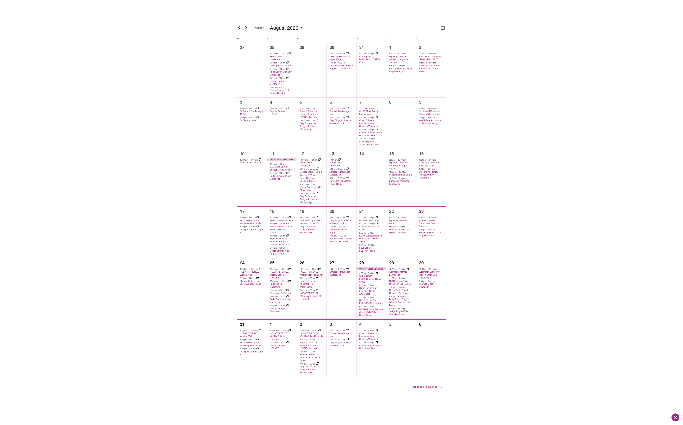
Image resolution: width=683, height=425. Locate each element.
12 (302, 153)
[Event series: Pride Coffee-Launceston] (319, 159)
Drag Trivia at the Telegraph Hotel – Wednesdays (308, 126)
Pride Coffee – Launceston (307, 164)
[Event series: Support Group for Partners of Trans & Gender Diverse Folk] (287, 235)
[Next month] (246, 28)
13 (332, 153)
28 (272, 47)
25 (272, 263)
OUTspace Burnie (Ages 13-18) (251, 113)
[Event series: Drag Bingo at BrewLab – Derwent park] (347, 117)
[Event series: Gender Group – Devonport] (287, 77)
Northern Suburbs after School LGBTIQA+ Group (281, 229)
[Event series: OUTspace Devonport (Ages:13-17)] (347, 53)
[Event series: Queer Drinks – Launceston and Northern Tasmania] (377, 117)
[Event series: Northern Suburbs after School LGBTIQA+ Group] (287, 223)
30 (332, 47)
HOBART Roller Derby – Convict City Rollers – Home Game (371, 312)
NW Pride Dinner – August (339, 231)
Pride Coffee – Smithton (281, 220)
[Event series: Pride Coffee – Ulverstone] (289, 53)
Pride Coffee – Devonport (336, 164)
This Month (259, 27)
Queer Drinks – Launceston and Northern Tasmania (368, 123)
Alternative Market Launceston (398, 273)
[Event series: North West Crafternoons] (287, 62)
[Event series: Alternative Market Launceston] (408, 268)
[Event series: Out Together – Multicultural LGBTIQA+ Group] (377, 53)
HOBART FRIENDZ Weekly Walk (249, 273)
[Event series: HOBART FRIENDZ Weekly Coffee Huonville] (319, 268)
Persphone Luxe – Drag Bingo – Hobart (430, 234)
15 (391, 153)
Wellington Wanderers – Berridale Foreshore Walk (430, 68)
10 (242, 153)
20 (332, 211)
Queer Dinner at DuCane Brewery (308, 179)
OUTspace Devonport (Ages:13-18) (340, 58)
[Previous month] (239, 28)
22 (391, 211)
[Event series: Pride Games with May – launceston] (287, 68)
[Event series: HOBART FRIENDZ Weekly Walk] (260, 268)
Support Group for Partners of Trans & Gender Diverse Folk (280, 241)
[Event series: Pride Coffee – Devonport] (339, 159)
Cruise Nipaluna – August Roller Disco (368, 143)
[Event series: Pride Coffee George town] (347, 108)
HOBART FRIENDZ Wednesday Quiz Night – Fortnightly (311, 295)
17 (242, 211)
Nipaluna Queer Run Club (399, 222)
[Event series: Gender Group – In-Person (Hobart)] (287, 108)
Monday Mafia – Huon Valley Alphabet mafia (250, 222)
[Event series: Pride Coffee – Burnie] (260, 159)
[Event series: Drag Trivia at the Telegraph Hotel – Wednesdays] (317, 120)
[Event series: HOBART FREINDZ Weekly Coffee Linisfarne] (289, 268)
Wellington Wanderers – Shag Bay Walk (430, 164)
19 (302, 211)
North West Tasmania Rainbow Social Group (430, 113)
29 (391, 263)
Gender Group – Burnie (311, 171)
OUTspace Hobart (248, 120)
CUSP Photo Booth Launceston (368, 113)
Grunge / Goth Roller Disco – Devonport (399, 231)
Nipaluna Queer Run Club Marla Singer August (399, 165)
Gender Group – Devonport (277, 82)
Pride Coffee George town (340, 113)
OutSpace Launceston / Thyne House (341, 182)
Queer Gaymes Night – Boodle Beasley (281, 91)
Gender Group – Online (311, 220)
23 (421, 211)
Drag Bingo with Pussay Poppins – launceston (341, 67)
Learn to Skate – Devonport (427, 285)
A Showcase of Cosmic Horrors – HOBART (341, 240)
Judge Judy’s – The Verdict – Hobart (398, 313)
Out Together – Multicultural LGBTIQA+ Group (370, 59)
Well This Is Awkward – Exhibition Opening (430, 122)
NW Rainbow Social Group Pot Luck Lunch (400, 282)
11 (272, 153)
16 (421, 153)
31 (361, 47)
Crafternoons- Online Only (369, 228)
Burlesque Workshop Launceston (399, 182)
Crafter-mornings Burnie (400, 174)
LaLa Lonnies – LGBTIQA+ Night (367, 249)
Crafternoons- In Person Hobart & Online (370, 134)
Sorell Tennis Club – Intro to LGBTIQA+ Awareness (369, 290)
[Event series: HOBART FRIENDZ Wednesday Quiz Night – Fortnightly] (317, 290)
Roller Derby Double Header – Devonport (399, 291)
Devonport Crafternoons (281, 65)
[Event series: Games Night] (347, 178)
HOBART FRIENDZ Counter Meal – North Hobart (310, 357)
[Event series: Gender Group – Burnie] (317, 168)
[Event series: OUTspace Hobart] (257, 117)
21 (361, 211)
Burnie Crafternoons (369, 220)
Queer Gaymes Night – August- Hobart (281, 252)
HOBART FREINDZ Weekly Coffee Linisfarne (279, 274)
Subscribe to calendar (425, 387)
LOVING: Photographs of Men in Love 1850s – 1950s (371, 238)
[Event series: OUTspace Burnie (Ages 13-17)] (257, 108)
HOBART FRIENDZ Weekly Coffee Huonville (312, 273)
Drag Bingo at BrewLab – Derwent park (341, 122)
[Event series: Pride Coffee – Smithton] (289, 217)
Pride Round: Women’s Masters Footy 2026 (430, 58)
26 (302, 263)
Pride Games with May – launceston (281, 73)
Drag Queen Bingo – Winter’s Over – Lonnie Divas (400, 302)
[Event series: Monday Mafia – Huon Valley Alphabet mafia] (257, 217)
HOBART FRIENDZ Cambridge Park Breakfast (428, 223)
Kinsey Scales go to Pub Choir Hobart (311, 188)
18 (272, 211)
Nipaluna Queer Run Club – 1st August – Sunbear (399, 59)
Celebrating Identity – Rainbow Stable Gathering (429, 174)
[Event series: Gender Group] (317, 217)
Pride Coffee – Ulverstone (277, 58)
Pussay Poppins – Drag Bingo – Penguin (400, 70)
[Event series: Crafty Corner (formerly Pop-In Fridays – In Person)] (377, 129)
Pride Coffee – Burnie (250, 162)
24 (242, 263)
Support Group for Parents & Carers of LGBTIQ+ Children (309, 114)
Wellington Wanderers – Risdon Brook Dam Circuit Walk (430, 274)
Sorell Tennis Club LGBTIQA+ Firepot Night (371, 301)
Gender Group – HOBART (277, 113)
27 (332, 263)
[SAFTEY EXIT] (675, 417)
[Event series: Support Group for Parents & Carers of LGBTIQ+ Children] (317, 108)
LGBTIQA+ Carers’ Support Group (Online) (281, 168)
